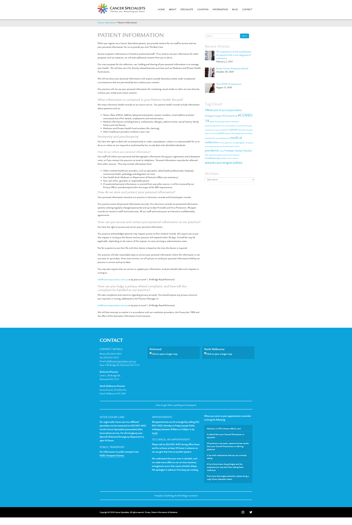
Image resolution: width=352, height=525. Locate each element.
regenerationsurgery (215, 155)
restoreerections (227, 155)
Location (202, 9)
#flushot (228, 122)
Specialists (186, 9)
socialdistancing (212, 158)
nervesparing (249, 143)
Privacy (147, 512)
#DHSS (212, 122)
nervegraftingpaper (239, 143)
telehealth (223, 158)
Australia (208, 130)
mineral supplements (225, 143)
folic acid (216, 138)
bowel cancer (215, 130)
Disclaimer (173, 512)
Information (220, 9)
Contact (247, 9)
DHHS (221, 133)
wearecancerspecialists (223, 162)
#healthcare (235, 122)
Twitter (229, 158)
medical (236, 138)
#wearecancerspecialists (212, 126)
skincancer (236, 155)
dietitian (227, 133)
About (172, 9)
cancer (233, 129)
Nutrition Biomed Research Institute (228, 146)
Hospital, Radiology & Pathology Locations (176, 495)
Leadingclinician (224, 138)
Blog (235, 9)
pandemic (212, 150)
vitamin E (235, 158)
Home (161, 9)
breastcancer (224, 130)
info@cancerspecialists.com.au (113, 279)
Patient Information (159, 512)
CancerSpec (242, 130)
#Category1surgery (213, 116)
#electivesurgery (220, 122)
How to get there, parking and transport (176, 405)
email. (155, 433)
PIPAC (222, 151)
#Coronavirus (229, 115)
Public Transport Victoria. (112, 455)
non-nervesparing (210, 146)
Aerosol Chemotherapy (244, 126)
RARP (207, 155)
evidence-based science (238, 133)
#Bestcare (211, 110)
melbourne (211, 142)
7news (223, 126)
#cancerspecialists (230, 110)
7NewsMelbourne (231, 126)
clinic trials (213, 133)
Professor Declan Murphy (238, 150)
